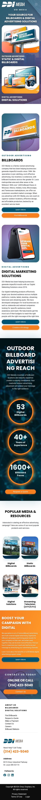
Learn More (20, 209)
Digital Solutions (11, 603)
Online (13, 680)
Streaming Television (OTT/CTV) (30, 604)
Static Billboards (29, 564)
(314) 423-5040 (20, 685)
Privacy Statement (19, 794)
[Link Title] (4, 775)
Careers (8, 726)
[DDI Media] (13, 4)
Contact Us (20, 691)
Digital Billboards (11, 564)
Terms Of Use (16, 797)
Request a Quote (20, 491)
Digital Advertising (12, 97)
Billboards (11, 707)
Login (27, 797)
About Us (10, 705)
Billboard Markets (12, 729)
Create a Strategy (20, 327)
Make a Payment (11, 721)
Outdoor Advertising (13, 56)
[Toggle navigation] (36, 4)
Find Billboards (20, 215)
